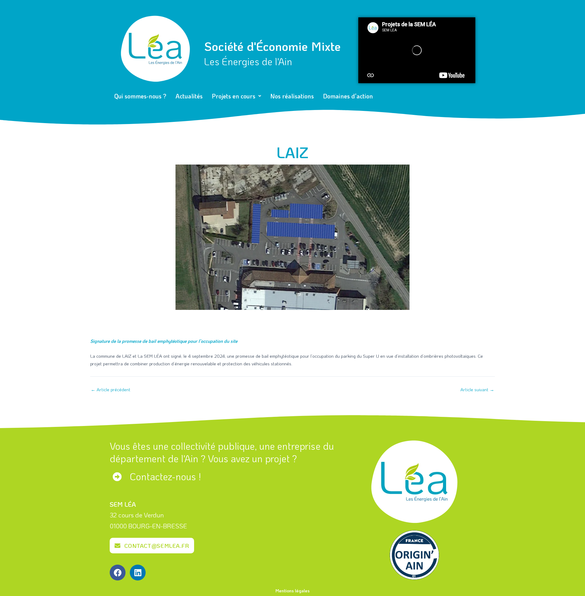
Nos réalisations (292, 96)
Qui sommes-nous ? (140, 96)
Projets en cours (233, 96)
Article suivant (477, 389)
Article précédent (110, 389)
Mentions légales (292, 590)
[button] (236, 96)
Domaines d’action (348, 96)
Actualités (189, 96)
